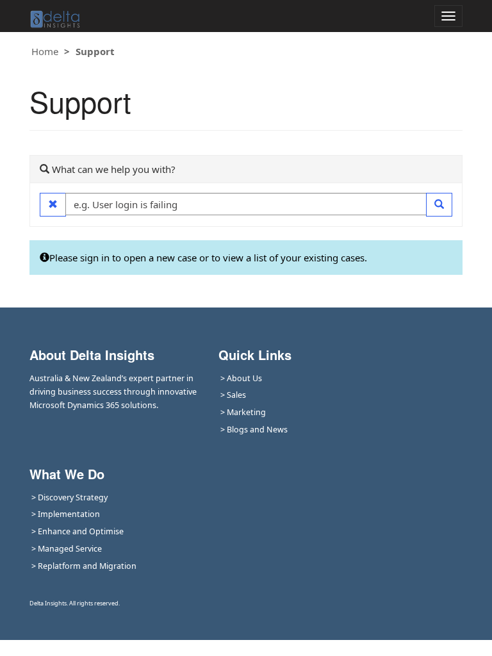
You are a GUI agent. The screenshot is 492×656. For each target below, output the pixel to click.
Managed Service (70, 548)
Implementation (69, 514)
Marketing (246, 412)
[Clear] (53, 204)
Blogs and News (257, 429)
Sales (236, 395)
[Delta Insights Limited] (55, 16)
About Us (244, 378)
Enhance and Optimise (81, 531)
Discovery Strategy (73, 497)
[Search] (439, 204)
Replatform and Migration (87, 566)
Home (44, 51)
